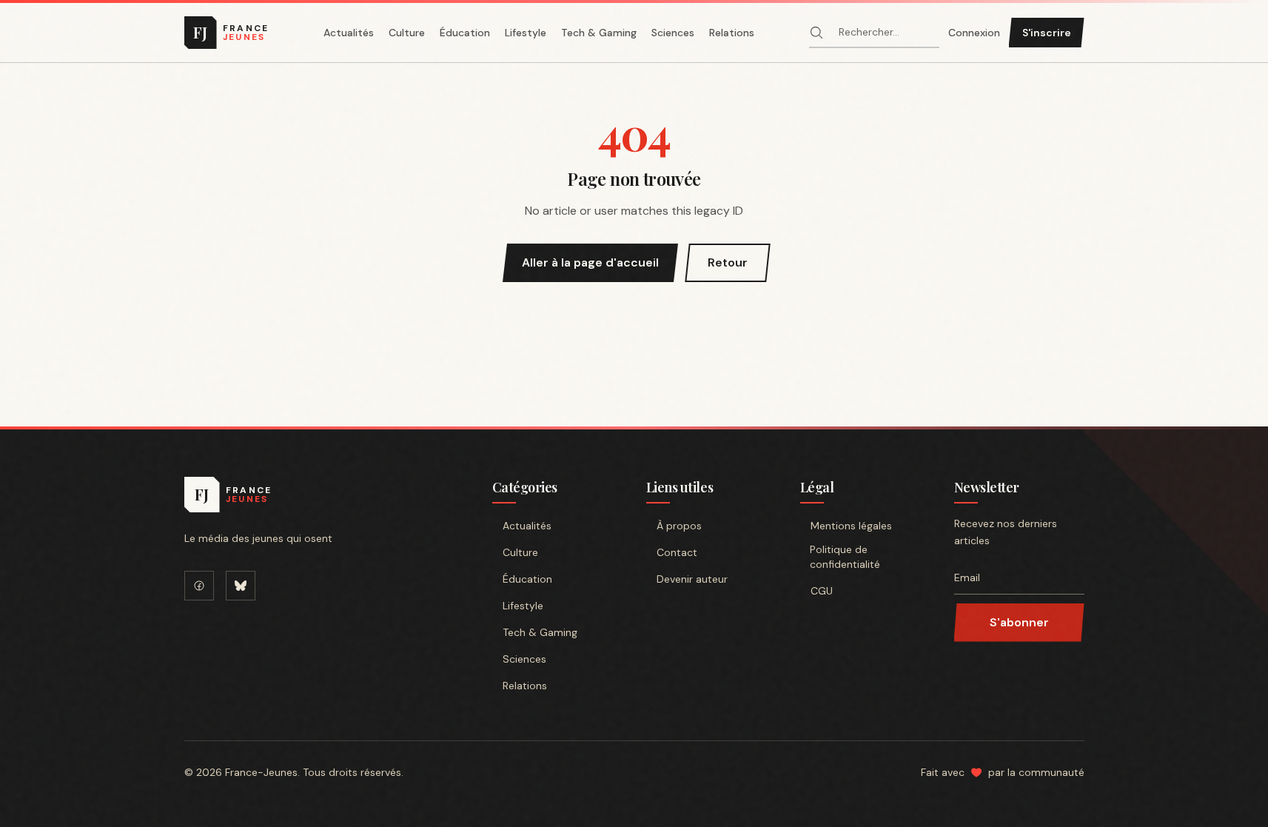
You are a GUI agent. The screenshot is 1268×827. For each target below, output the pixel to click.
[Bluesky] (240, 585)
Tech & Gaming (599, 32)
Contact (677, 552)
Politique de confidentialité (845, 557)
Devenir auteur (692, 579)
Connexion (974, 32)
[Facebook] (199, 585)
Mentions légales (851, 525)
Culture (407, 32)
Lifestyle (525, 32)
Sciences (672, 32)
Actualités (348, 32)
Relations (731, 32)
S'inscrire (1046, 32)
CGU (822, 590)
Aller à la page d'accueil (590, 262)
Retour (728, 262)
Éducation (465, 32)
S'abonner (1019, 622)
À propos (679, 525)
